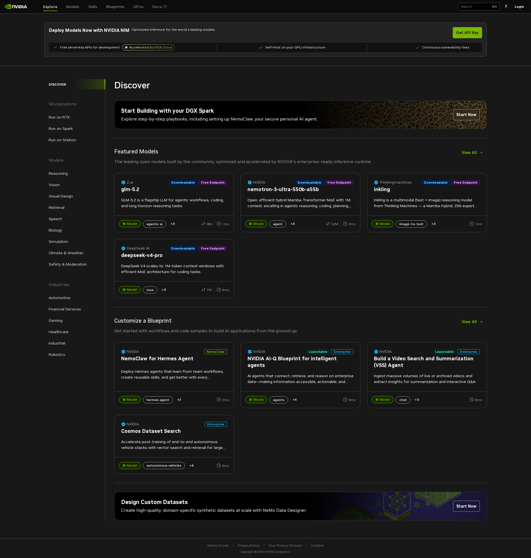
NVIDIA (259, 182)
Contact (317, 545)
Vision (54, 184)
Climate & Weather (66, 252)
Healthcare (59, 331)
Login (519, 6)
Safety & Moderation (68, 264)
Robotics (57, 354)
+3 (173, 224)
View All (469, 152)
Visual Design (61, 196)
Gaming (56, 320)
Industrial (57, 343)
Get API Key (467, 32)
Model (132, 224)
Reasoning (58, 173)
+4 (293, 224)
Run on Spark (61, 128)
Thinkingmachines (395, 182)
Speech (55, 218)
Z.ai (130, 182)
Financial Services (65, 309)
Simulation (58, 241)
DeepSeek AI (138, 248)
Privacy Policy (248, 545)
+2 (179, 399)
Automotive (59, 297)
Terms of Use (217, 545)
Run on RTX (59, 117)
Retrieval (56, 207)
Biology (55, 230)
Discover (57, 84)
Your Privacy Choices (285, 545)
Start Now (466, 114)
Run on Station (62, 139)
